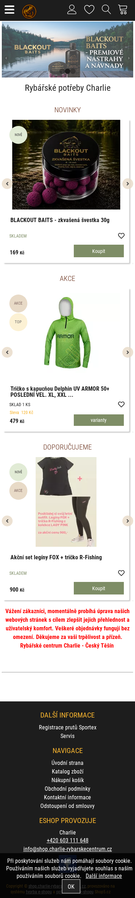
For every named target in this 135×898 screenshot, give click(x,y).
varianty (99, 420)
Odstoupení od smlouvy (67, 805)
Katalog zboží (68, 771)
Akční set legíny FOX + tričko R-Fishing (56, 557)
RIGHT (127, 49)
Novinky (67, 109)
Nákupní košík (67, 780)
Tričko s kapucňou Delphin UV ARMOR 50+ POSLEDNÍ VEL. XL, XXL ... (59, 392)
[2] (67, 71)
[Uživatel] (89, 8)
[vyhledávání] (106, 12)
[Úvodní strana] (29, 9)
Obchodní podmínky (67, 788)
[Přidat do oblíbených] (121, 235)
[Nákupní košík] (124, 12)
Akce (67, 278)
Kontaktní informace (67, 797)
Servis (67, 735)
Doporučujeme (67, 446)
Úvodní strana (67, 762)
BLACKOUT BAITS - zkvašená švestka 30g (59, 220)
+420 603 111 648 (68, 840)
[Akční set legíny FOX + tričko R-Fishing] (66, 502)
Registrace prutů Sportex (67, 727)
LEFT (7, 49)
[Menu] (9, 10)
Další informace (104, 875)
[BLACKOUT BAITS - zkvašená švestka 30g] (66, 164)
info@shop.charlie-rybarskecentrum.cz (67, 848)
